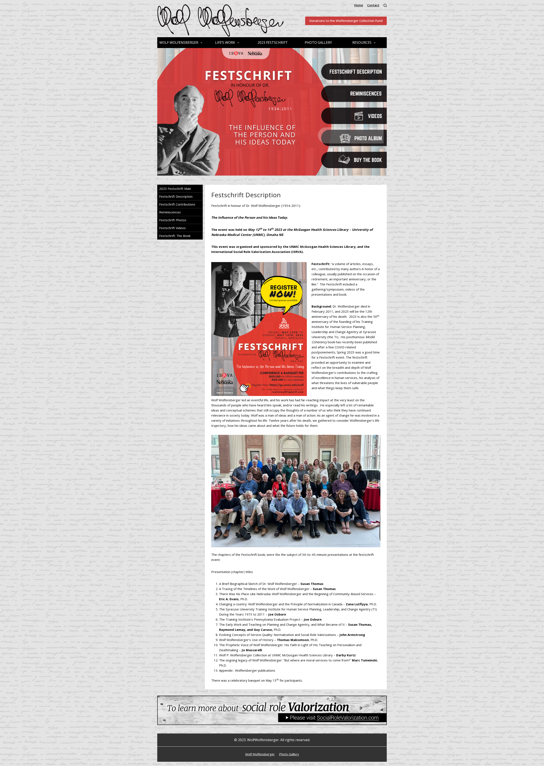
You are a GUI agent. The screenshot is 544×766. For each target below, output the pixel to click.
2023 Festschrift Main (175, 188)
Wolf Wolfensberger (178, 42)
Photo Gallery (318, 42)
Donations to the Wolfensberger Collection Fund (345, 20)
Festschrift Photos (172, 220)
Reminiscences (351, 157)
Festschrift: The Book (174, 236)
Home (358, 5)
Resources (361, 42)
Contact (373, 5)
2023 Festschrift (273, 42)
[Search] (385, 5)
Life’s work (225, 42)
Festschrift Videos (172, 228)
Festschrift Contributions (177, 204)
